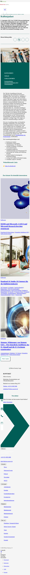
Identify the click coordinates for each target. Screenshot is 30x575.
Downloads (6, 559)
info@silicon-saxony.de (7, 461)
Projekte (6, 490)
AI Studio (10, 287)
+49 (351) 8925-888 (6, 457)
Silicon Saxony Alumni (10, 526)
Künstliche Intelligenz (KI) (11, 82)
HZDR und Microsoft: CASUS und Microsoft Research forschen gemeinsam (14, 226)
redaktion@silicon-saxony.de (10, 389)
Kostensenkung (12, 293)
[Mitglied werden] (2, 400)
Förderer (6, 517)
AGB (5, 569)
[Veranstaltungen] (2, 409)
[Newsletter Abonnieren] (15, 426)
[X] (1, 551)
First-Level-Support (16, 290)
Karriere (6, 533)
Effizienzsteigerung (5, 290)
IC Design (18, 353)
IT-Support (26, 292)
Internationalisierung (9, 500)
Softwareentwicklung (6, 233)
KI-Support (4, 293)
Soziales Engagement (9, 536)
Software (6, 76)
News (5, 467)
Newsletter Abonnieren (6, 402)
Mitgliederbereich (8, 513)
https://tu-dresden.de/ (10, 166)
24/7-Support (4, 287)
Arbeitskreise (7, 487)
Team (5, 530)
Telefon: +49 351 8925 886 (10, 386)
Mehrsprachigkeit (21, 293)
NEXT (5, 480)
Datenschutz (4, 289)
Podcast (6, 474)
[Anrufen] (2, 416)
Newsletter (6, 477)
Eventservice (7, 497)
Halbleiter (12, 353)
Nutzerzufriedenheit (6, 294)
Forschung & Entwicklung (7, 232)
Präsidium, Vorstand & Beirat (11, 523)
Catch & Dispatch (18, 287)
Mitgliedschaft (7, 510)
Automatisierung (5, 353)
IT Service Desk (19, 292)
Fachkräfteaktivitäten (9, 493)
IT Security (11, 292)
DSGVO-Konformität (13, 289)
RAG (13, 294)
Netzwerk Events (8, 470)
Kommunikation (8, 81)
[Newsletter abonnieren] (2, 423)
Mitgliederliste (7, 506)
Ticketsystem (18, 294)
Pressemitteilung (8, 84)
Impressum (6, 563)
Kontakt (6, 540)
